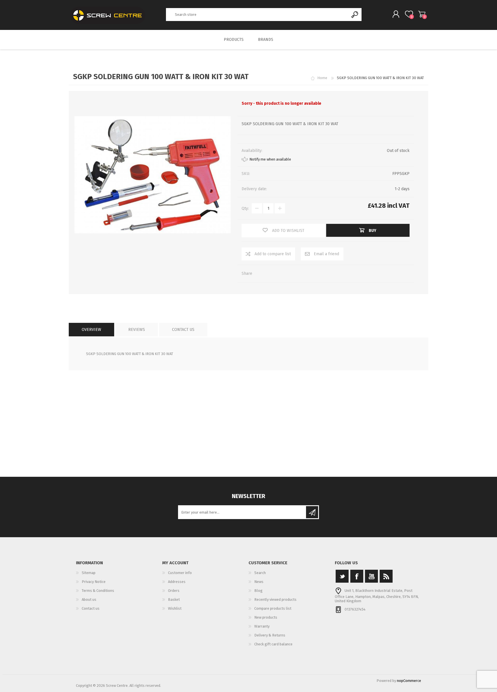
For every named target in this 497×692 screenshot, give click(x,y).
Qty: (245, 208)
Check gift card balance (273, 644)
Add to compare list (273, 253)
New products (265, 617)
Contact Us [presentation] (183, 329)
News (258, 581)
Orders (173, 590)
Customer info (180, 573)
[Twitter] (342, 576)
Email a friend (326, 253)
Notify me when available (270, 159)
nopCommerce (409, 680)
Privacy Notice (94, 581)
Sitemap (88, 573)
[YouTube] (371, 576)
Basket (421, 14)
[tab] (91, 329)
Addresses (177, 581)
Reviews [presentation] (136, 329)
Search (355, 14)
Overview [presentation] (91, 329)
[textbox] (257, 14)
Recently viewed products (275, 599)
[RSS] (386, 576)
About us (89, 599)
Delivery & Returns (269, 635)
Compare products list (272, 608)
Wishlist (174, 608)
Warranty (261, 626)
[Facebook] (356, 576)
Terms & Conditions (98, 590)
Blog (258, 590)
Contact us (91, 608)
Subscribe (312, 512)
